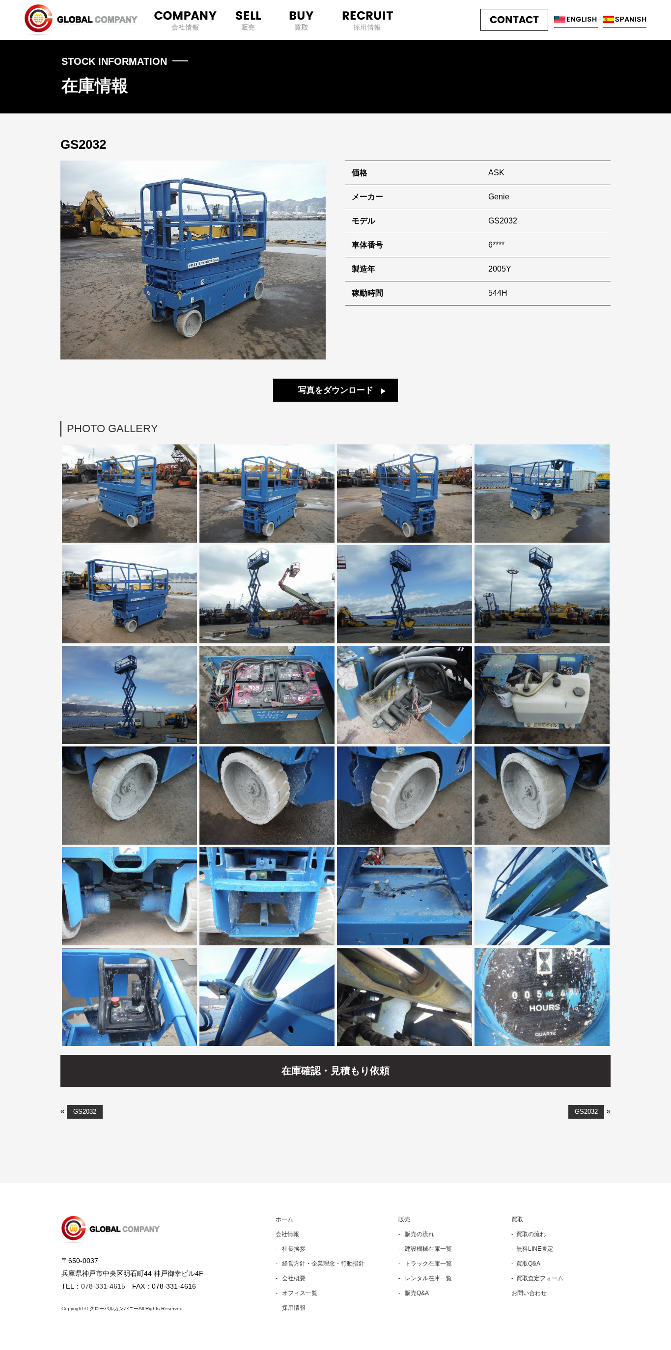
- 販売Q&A (413, 1293)
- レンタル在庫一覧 (425, 1278)
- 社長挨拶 (291, 1248)
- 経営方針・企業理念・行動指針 (320, 1263)
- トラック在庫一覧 (425, 1263)
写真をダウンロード (335, 390)
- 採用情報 (291, 1307)
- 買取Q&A (525, 1263)
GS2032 (84, 1111)
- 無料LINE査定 (532, 1248)
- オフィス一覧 (296, 1293)
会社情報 (287, 1234)
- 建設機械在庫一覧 (425, 1248)
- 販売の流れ (416, 1234)
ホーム (284, 1219)
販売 (404, 1219)
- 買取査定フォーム (537, 1278)
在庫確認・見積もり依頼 (335, 1070)
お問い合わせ (529, 1293)
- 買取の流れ (528, 1234)
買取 (517, 1219)
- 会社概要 (291, 1278)
